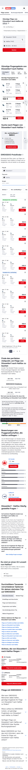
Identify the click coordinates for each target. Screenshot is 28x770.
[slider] (26, 185)
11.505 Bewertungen (14, 463)
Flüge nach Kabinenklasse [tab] (9, 603)
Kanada (18, 767)
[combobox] (15, 171)
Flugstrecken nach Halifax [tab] (9, 606)
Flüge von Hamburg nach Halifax (10, 627)
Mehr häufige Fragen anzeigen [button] (14, 554)
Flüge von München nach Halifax (10, 633)
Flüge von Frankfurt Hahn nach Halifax (12, 629)
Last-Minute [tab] (19, 72)
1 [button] (10, 351)
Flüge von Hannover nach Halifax (10, 640)
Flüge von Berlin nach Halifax (9, 631)
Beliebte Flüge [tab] (19, 595)
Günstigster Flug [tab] (5, 72)
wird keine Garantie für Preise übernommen (11, 750)
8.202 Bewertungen (14, 497)
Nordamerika (12, 767)
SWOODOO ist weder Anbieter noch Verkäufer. (12, 754)
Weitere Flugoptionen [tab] (8, 613)
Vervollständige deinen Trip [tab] (9, 610)
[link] (12, 147)
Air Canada (11, 459)
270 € (5, 23)
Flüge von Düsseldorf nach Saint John (12, 636)
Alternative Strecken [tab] (7, 595)
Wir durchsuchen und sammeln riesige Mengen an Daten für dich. (12, 757)
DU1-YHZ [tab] (10, 378)
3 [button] (17, 351)
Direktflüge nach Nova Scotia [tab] (10, 599)
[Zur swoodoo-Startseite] (10, 8)
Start (7, 767)
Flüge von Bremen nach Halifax (10, 644)
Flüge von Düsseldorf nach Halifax (11, 625)
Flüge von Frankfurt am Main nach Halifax (13, 623)
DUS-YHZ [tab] (17, 378)
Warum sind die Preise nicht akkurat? (13, 761)
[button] (2, 8)
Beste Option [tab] (13, 72)
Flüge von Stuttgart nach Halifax (10, 642)
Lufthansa (11, 492)
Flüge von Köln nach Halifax (9, 638)
